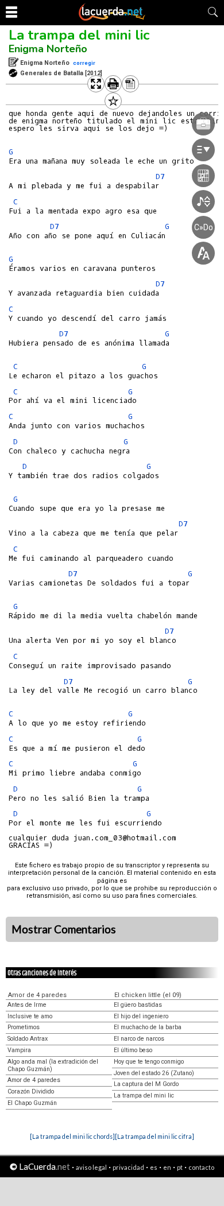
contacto (201, 1167)
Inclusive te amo (29, 1016)
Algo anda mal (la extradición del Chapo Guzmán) (52, 1065)
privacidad (128, 1167)
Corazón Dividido (30, 1091)
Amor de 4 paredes (37, 995)
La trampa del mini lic (79, 35)
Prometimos (23, 1027)
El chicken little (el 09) (147, 995)
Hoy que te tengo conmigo (149, 1061)
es (153, 1167)
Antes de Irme (27, 1005)
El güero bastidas (138, 1005)
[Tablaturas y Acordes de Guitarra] (112, 18)
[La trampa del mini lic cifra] (154, 1136)
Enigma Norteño (48, 49)
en (167, 1167)
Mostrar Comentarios (63, 929)
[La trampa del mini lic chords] (72, 1136)
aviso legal (91, 1167)
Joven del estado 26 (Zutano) (154, 1073)
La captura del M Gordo (146, 1084)
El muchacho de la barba (147, 1027)
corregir (84, 63)
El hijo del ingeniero (141, 1016)
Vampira (19, 1050)
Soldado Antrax (27, 1038)
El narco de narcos (139, 1038)
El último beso (133, 1050)
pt (180, 1167)
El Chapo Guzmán (32, 1103)
